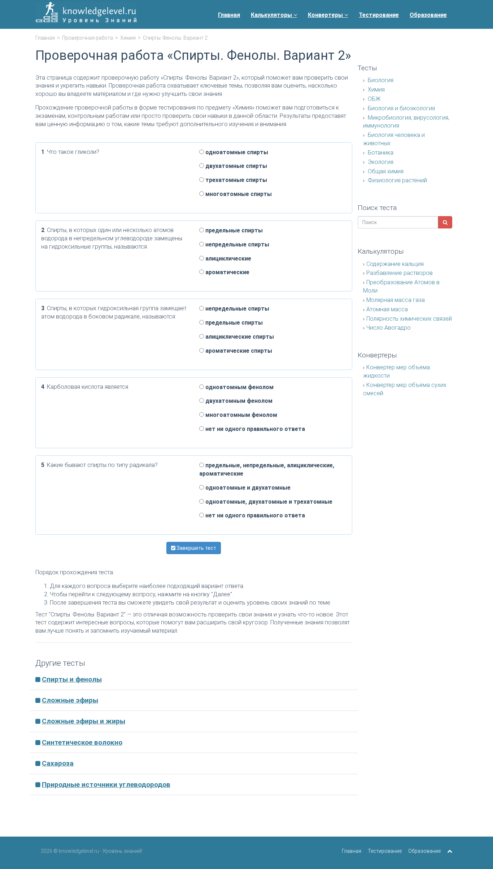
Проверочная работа (87, 38)
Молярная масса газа (395, 300)
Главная (229, 15)
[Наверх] (449, 851)
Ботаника (379, 152)
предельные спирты (233, 230)
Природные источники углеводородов (106, 784)
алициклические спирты (239, 336)
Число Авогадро (388, 327)
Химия (128, 38)
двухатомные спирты (235, 165)
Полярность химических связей (409, 318)
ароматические (226, 272)
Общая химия (384, 171)
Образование (428, 15)
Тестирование (379, 15)
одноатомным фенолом (239, 387)
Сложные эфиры (70, 700)
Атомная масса (387, 309)
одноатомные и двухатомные (247, 487)
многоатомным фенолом (240, 414)
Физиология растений (396, 180)
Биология (379, 80)
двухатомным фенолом (238, 400)
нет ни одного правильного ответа (254, 428)
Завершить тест (195, 548)
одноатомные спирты (236, 152)
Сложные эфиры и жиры (83, 721)
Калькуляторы (272, 15)
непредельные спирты (236, 244)
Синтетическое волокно (82, 742)
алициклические (227, 258)
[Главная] (86, 14)
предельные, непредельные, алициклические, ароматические (266, 469)
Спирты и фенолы (72, 679)
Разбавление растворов (399, 272)
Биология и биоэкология (400, 108)
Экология (379, 162)
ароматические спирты (238, 350)
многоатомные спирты (238, 194)
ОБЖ (373, 98)
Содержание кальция (395, 263)
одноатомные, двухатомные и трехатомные (268, 501)
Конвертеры (326, 15)
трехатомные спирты (235, 180)
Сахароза (58, 763)
